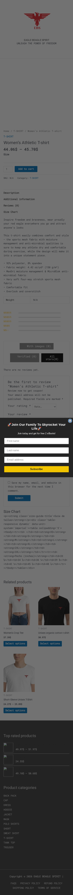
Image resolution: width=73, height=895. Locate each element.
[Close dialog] (70, 420)
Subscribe (36, 469)
